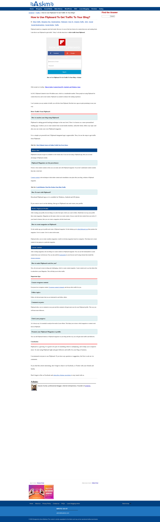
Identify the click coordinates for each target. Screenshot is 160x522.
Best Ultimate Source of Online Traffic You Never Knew (52, 145)
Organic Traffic (79, 22)
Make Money (58, 9)
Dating (101, 9)
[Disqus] (65, 414)
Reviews (94, 9)
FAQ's (63, 503)
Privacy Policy (46, 503)
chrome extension (35, 258)
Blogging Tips (46, 22)
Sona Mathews (44, 519)
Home (32, 9)
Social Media (48, 9)
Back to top (125, 503)
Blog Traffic (37, 22)
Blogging (39, 9)
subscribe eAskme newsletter (62, 375)
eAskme (31, 13)
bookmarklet (62, 255)
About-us (38, 503)
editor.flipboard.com (82, 229)
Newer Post (40, 483)
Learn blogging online (73, 503)
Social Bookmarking (38, 25)
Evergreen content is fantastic (56, 287)
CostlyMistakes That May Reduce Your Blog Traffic (51, 187)
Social (91, 22)
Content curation (35, 177)
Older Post (95, 483)
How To (71, 22)
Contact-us (56, 503)
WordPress (68, 9)
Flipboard (64, 22)
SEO (75, 9)
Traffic (38, 13)
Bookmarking (56, 22)
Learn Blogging (84, 9)
